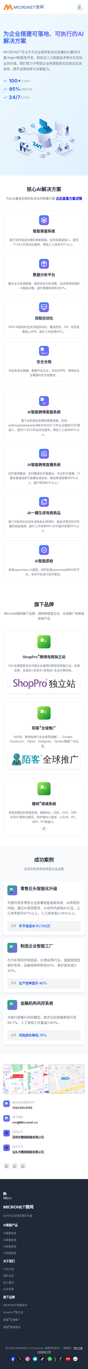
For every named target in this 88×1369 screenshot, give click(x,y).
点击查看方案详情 (69, 198)
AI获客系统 (9, 1246)
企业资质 (8, 1289)
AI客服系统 (9, 1233)
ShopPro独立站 (13, 1312)
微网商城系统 (11, 1327)
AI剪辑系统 (9, 1253)
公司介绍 (8, 1269)
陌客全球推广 (11, 1319)
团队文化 (8, 1275)
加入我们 (8, 1282)
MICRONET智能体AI (15, 1305)
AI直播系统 (9, 1239)
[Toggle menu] (80, 7)
